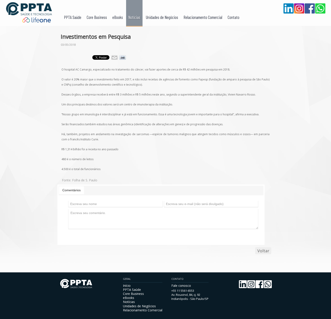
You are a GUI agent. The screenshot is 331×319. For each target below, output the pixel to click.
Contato (233, 17)
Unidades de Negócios (162, 17)
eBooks (117, 17)
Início (127, 285)
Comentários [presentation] (71, 190)
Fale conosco (181, 285)
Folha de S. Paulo (84, 180)
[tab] (71, 190)
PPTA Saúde (72, 17)
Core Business (97, 17)
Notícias (134, 17)
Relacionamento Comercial (203, 17)
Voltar (263, 250)
